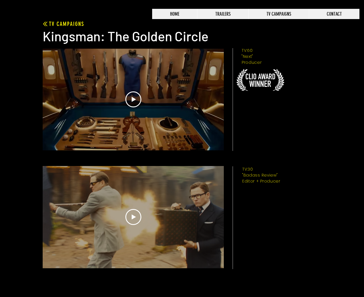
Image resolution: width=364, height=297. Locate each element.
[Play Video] (133, 99)
